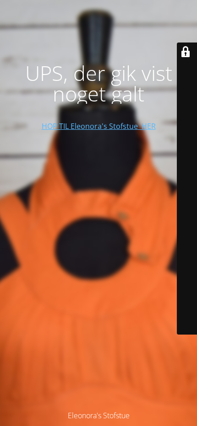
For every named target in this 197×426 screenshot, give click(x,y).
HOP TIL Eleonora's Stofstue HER (99, 126)
